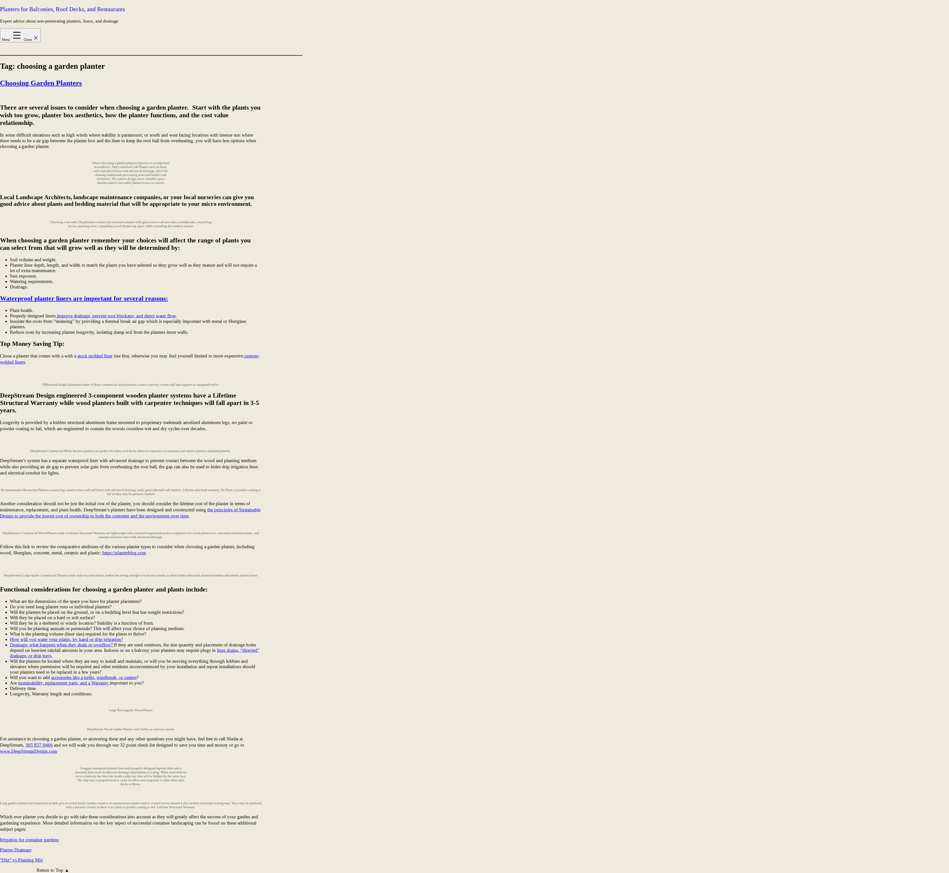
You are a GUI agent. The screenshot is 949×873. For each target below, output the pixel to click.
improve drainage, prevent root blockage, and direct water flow (116, 315)
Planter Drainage (15, 849)
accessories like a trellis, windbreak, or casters (93, 677)
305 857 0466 (39, 745)
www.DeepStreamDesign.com (28, 751)
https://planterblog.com (124, 552)
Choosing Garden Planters (41, 83)
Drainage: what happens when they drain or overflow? (62, 644)
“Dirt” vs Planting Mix (21, 860)
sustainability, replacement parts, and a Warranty (64, 682)
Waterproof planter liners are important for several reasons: (84, 298)
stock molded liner (94, 355)
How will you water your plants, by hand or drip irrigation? (66, 639)
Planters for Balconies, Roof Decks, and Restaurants (62, 9)
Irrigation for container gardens (29, 839)
